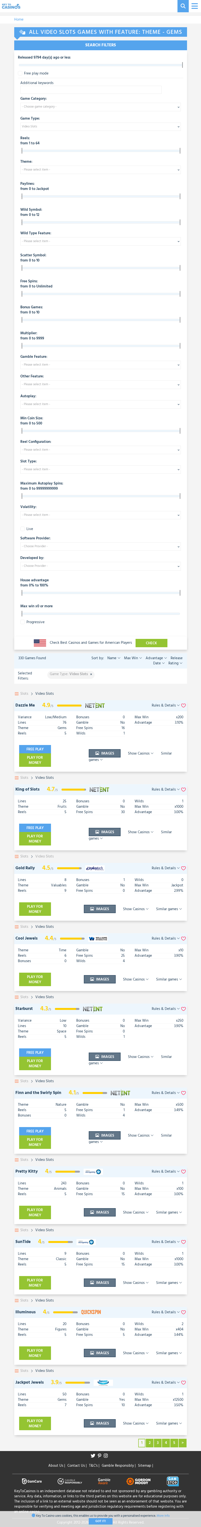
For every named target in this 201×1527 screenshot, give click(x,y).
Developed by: (32, 558)
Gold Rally (25, 868)
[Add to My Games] (183, 705)
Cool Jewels (26, 938)
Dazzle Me (25, 705)
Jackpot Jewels (29, 1382)
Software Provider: (35, 538)
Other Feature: (32, 376)
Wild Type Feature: (35, 233)
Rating (173, 663)
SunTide (23, 1242)
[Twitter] (94, 1456)
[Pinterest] (101, 1456)
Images (107, 754)
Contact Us (77, 1466)
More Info (163, 1515)
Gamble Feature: (33, 357)
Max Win (131, 658)
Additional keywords (36, 83)
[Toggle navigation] (194, 6)
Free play (35, 749)
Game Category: (33, 99)
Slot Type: (28, 461)
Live (29, 529)
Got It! (100, 1521)
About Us (56, 1466)
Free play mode (36, 73)
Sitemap (145, 1466)
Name (112, 658)
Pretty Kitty (26, 1171)
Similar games (167, 909)
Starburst (24, 1009)
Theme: (26, 162)
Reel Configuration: (35, 442)
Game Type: (30, 119)
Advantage (154, 658)
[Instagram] (107, 1456)
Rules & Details (164, 705)
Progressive (35, 622)
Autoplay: (28, 396)
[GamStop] (173, 1481)
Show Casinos (139, 754)
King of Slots (27, 789)
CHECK (151, 643)
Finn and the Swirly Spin (38, 1093)
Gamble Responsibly (119, 1466)
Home (19, 20)
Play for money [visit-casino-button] (35, 760)
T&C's (94, 1466)
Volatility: (28, 507)
